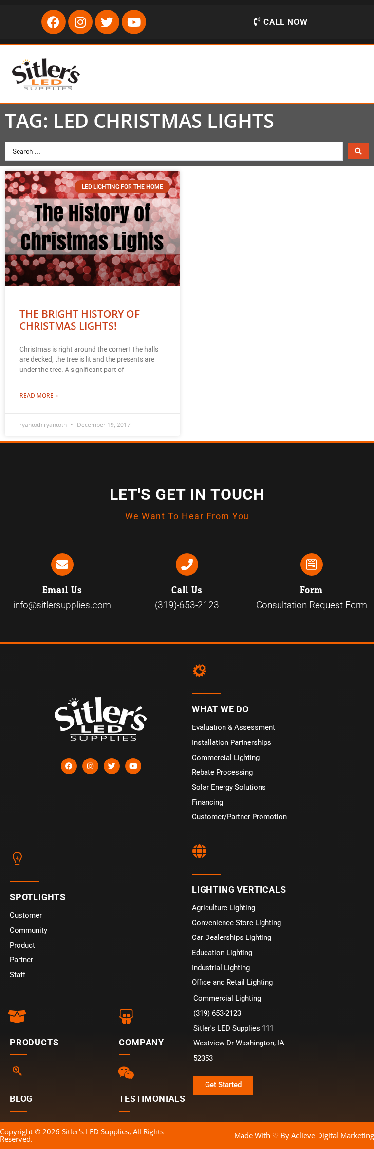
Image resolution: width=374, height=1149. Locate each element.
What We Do (220, 709)
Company (141, 1042)
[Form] (311, 564)
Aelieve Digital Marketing (332, 1135)
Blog (21, 1099)
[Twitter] (107, 22)
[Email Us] (62, 564)
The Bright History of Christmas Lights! (79, 320)
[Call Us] (187, 564)
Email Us (62, 590)
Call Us (187, 590)
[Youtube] (134, 22)
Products (34, 1042)
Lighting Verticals (239, 889)
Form (311, 590)
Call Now (285, 22)
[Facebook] (53, 22)
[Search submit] (358, 151)
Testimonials (152, 1099)
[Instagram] (80, 22)
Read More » (38, 395)
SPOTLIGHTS (38, 897)
